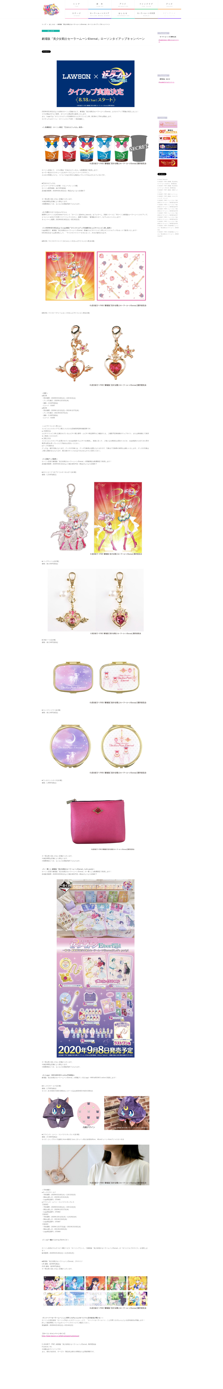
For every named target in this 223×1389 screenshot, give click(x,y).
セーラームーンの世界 (146, 14)
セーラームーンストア (99, 14)
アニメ (123, 4)
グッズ (169, 4)
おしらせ (123, 14)
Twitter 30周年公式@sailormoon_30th (168, 34)
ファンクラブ (146, 4)
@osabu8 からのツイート (166, 82)
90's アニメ (169, 14)
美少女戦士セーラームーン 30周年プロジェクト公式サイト (51, 9)
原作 (99, 4)
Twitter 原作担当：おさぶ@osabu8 (168, 77)
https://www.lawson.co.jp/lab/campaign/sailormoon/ (60, 1336)
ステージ (76, 14)
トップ (76, 4)
